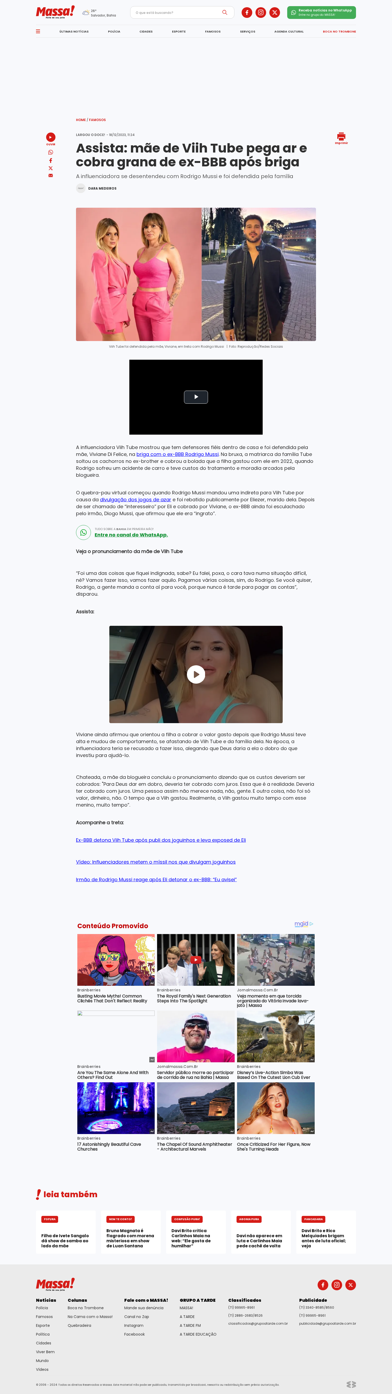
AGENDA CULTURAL (288, 31)
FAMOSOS (213, 31)
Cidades (43, 1343)
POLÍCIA (114, 31)
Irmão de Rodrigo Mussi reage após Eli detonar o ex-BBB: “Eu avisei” (156, 879)
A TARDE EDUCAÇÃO (198, 1334)
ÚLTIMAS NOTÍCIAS (74, 31)
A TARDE (187, 1316)
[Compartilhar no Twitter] (51, 169)
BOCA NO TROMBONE (339, 31)
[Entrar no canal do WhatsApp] (83, 532)
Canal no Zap (136, 1316)
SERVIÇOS (247, 31)
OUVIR (50, 144)
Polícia (42, 1308)
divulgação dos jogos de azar (135, 499)
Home (82, 120)
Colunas (77, 1300)
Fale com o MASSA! (146, 1300)
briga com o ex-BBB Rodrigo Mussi (178, 454)
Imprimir (341, 143)
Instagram (133, 1325)
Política (43, 1334)
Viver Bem (45, 1352)
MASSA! (186, 1308)
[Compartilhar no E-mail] (51, 176)
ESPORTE (179, 31)
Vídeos (42, 1369)
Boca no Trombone (86, 1308)
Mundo (42, 1360)
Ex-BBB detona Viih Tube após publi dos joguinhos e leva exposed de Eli (161, 840)
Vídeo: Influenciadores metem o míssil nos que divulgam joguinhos (156, 862)
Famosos (97, 120)
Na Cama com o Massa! (90, 1316)
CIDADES (146, 31)
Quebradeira (79, 1325)
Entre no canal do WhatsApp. (131, 535)
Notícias (46, 1300)
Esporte (43, 1325)
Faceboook (134, 1334)
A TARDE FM (190, 1325)
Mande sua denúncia (143, 1308)
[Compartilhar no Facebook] (50, 161)
